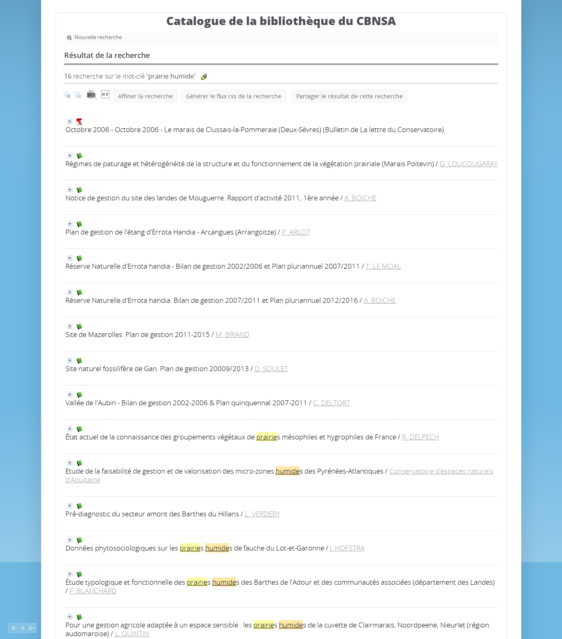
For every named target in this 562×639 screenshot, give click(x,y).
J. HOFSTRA (347, 548)
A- (14, 628)
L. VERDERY (262, 513)
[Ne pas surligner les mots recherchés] (204, 77)
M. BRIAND (232, 334)
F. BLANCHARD (93, 590)
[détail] (69, 121)
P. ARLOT (296, 232)
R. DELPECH (420, 436)
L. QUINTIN (132, 633)
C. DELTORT (331, 402)
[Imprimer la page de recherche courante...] (92, 96)
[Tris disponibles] (105, 96)
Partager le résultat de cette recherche (349, 96)
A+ (31, 628)
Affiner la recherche (145, 96)
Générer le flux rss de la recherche (233, 96)
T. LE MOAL (383, 266)
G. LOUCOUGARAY (469, 163)
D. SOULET (271, 368)
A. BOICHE (360, 197)
